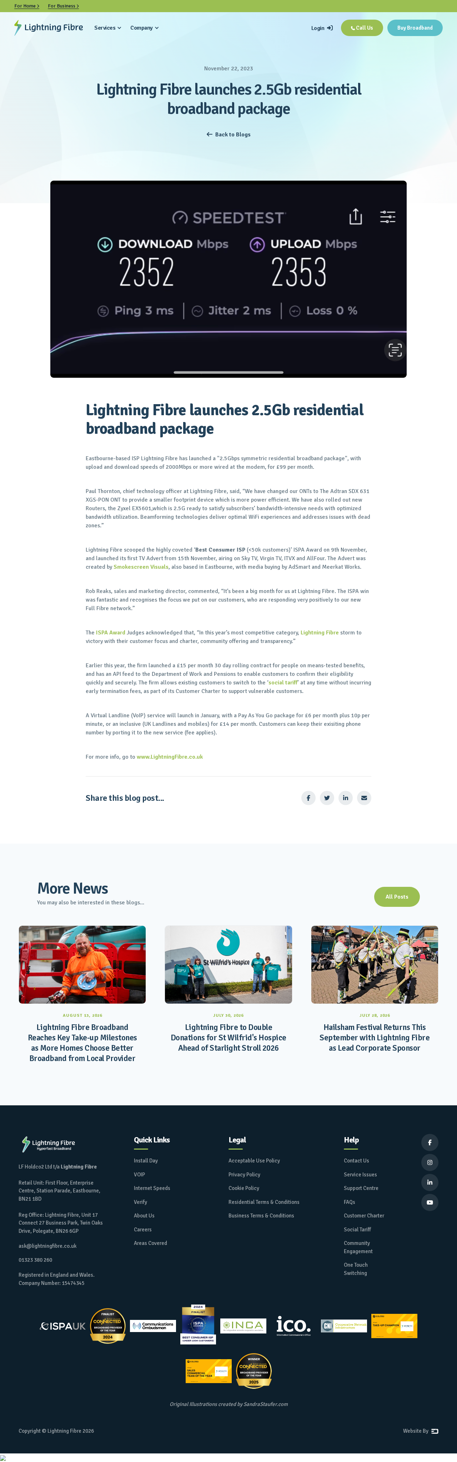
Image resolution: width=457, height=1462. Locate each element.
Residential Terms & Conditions (264, 1202)
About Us (144, 1215)
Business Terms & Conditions (261, 1215)
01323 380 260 (35, 1260)
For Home (26, 6)
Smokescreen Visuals (141, 567)
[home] (48, 28)
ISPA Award (110, 632)
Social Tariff (357, 1229)
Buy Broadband (415, 28)
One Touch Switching (356, 1269)
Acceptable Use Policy (254, 1160)
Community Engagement (358, 1247)
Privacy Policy (244, 1174)
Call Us (362, 28)
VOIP (139, 1174)
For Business (63, 6)
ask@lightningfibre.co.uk (47, 1246)
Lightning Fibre (320, 632)
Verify (140, 1202)
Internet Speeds (152, 1188)
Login (322, 28)
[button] (108, 28)
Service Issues (360, 1174)
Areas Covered (150, 1243)
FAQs (349, 1202)
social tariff (282, 682)
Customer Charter (364, 1215)
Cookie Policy (243, 1188)
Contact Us (356, 1160)
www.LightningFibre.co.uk (170, 756)
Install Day (146, 1160)
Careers (143, 1229)
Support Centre (361, 1188)
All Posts (397, 896)
